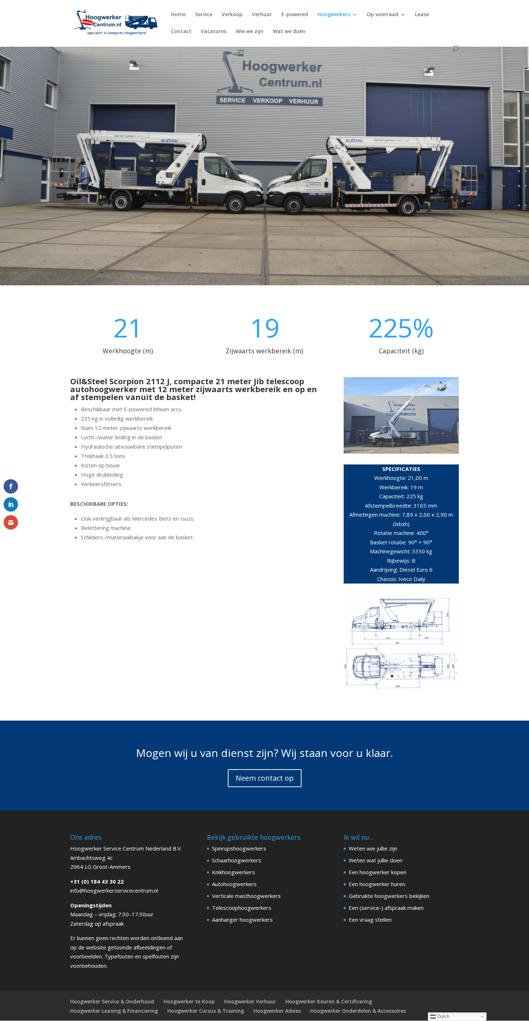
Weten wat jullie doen (375, 860)
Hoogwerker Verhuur (250, 1001)
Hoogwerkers (333, 15)
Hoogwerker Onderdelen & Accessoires (358, 1010)
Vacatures (213, 32)
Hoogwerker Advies (277, 1010)
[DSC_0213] (401, 451)
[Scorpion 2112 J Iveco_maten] (401, 689)
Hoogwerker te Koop (189, 1001)
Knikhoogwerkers (233, 872)
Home (178, 15)
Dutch (442, 1016)
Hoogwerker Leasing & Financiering (114, 1010)
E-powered (294, 15)
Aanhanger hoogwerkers (242, 919)
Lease (422, 15)
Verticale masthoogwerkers (246, 895)
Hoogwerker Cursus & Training (205, 1010)
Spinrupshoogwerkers (239, 848)
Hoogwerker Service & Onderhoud (112, 1001)
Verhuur (262, 15)
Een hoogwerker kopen (377, 872)
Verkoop (232, 15)
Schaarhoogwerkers (236, 860)
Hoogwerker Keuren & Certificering (328, 1001)
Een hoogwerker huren (377, 884)
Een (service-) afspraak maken (386, 907)
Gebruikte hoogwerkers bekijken (389, 895)
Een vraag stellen (370, 919)
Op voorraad (382, 15)
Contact (181, 32)
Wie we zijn (249, 32)
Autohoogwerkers (234, 884)
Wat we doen (289, 32)
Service (203, 15)
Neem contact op (265, 778)
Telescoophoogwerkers (241, 907)
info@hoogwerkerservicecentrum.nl (114, 890)
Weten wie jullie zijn (373, 848)
